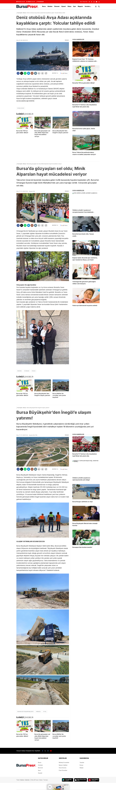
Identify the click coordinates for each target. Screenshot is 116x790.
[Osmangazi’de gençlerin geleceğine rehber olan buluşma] (86, 271)
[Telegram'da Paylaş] (28, 73)
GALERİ (21, 1)
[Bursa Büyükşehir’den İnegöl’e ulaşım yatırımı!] (61, 123)
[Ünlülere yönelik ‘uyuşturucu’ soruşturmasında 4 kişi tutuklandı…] (86, 200)
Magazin (80, 6)
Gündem (49, 6)
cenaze (27, 371)
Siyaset (63, 6)
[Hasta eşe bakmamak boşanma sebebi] (86, 295)
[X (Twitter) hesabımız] (91, 1)
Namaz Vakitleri (63, 765)
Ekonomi (56, 6)
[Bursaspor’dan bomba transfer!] (86, 537)
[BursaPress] (27, 7)
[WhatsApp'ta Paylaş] (25, 73)
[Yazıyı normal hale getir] (45, 73)
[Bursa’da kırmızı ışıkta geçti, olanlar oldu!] (86, 118)
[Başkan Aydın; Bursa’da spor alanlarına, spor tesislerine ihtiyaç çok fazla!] (86, 247)
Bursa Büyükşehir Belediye (25, 711)
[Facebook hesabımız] (89, 1)
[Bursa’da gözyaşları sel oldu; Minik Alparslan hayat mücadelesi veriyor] (42, 123)
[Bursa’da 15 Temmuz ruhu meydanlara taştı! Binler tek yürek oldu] (86, 94)
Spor (74, 6)
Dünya (69, 6)
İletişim (81, 767)
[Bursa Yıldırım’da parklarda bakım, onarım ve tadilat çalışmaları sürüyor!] (86, 142)
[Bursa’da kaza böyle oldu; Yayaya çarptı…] (86, 224)
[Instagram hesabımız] (94, 1)
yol (45, 711)
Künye (81, 765)
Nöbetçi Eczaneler (64, 762)
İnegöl (39, 711)
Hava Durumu (62, 767)
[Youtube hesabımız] (96, 1)
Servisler (87, 6)
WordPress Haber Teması (39, 780)
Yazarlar (82, 762)
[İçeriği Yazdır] (35, 73)
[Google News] (64, 73)
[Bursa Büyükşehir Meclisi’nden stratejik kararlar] (86, 513)
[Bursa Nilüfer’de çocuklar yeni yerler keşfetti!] (61, 385)
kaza (34, 371)
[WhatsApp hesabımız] (99, 1)
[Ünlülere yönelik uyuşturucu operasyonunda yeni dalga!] (86, 467)
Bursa (44, 6)
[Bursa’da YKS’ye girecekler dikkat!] (24, 123)
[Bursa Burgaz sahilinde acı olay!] (86, 491)
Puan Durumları (63, 770)
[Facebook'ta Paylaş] (18, 73)
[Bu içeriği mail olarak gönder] (32, 73)
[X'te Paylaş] (21, 73)
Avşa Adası (21, 108)
